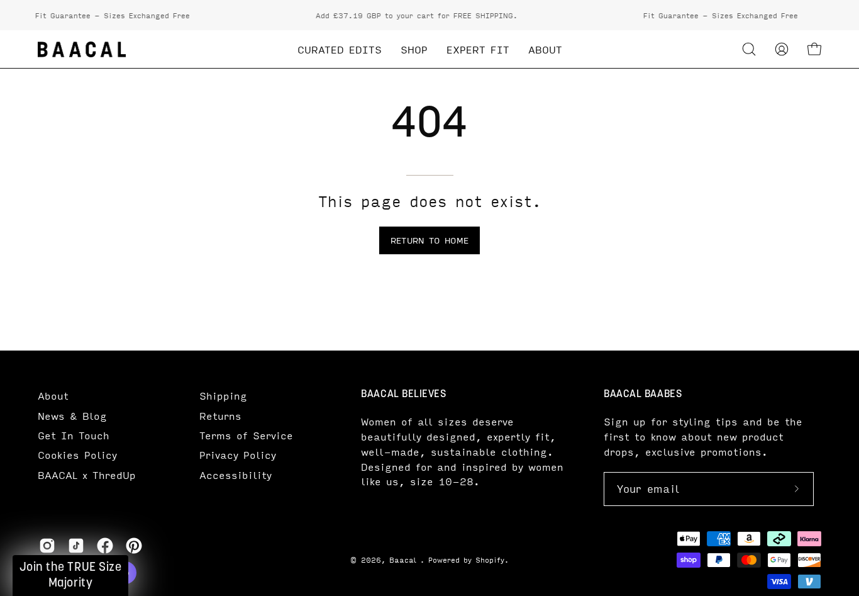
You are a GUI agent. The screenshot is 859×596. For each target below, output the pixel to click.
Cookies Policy (77, 455)
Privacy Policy (237, 455)
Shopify (489, 559)
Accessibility (235, 475)
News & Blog (72, 416)
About (53, 395)
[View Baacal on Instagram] (47, 545)
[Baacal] (82, 49)
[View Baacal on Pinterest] (134, 545)
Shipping (223, 395)
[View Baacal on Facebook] (105, 545)
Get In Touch (73, 435)
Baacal (404, 559)
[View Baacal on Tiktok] (76, 545)
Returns (220, 416)
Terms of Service (246, 435)
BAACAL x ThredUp (87, 475)
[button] (749, 49)
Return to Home (429, 240)
